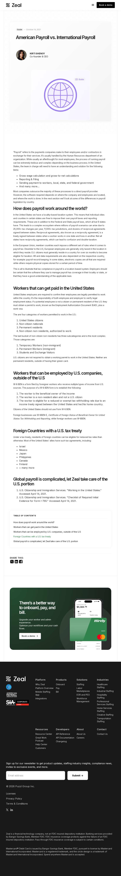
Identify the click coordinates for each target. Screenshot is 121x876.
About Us (81, 734)
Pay (58, 688)
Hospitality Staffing (102, 696)
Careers (80, 737)
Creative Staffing (105, 714)
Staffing (80, 684)
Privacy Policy (14, 798)
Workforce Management (83, 700)
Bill (57, 692)
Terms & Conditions (17, 803)
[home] (13, 5)
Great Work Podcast (40, 739)
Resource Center (43, 734)
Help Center (41, 744)
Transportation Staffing (104, 720)
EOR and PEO (83, 694)
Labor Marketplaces (83, 689)
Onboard (60, 684)
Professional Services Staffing (105, 703)
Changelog (61, 741)
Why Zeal (40, 684)
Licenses (11, 793)
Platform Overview (44, 688)
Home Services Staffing (104, 709)
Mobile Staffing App (42, 693)
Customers (40, 748)
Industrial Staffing (105, 691)
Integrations (41, 698)
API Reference (63, 734)
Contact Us (102, 734)
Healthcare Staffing (102, 686)
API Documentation (65, 737)
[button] (93, 5)
